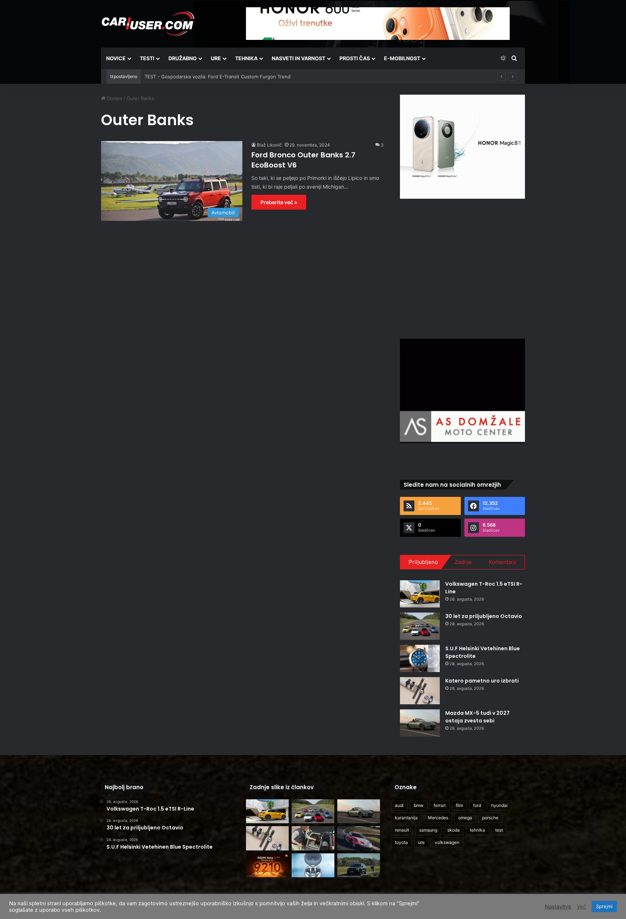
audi (399, 805)
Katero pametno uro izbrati (482, 680)
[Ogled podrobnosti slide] (462, 147)
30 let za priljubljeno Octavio (483, 616)
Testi (147, 58)
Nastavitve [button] (558, 906)
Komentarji (502, 562)
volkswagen (447, 842)
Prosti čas (354, 58)
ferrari (440, 805)
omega (465, 817)
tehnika (477, 830)
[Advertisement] (462, 267)
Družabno (182, 58)
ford (477, 805)
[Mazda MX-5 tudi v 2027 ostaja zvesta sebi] (420, 723)
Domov (113, 98)
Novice (116, 58)
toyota (401, 842)
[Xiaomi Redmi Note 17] (267, 865)
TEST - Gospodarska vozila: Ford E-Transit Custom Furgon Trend (218, 76)
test (499, 830)
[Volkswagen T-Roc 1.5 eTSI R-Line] (420, 593)
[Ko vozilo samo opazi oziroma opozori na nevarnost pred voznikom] (358, 865)
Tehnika (246, 58)
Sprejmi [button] (604, 906)
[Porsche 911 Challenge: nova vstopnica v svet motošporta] (358, 838)
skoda (453, 830)
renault (402, 830)
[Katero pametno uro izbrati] (420, 690)
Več (581, 906)
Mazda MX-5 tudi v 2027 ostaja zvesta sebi (477, 716)
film (459, 805)
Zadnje (463, 562)
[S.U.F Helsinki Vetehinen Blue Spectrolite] (420, 658)
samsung (428, 830)
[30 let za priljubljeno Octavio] (420, 626)
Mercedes (438, 817)
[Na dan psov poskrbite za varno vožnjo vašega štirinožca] (313, 838)
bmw (418, 805)
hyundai (499, 805)
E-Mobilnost (402, 58)
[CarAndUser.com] (148, 23)
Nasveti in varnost (298, 58)
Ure (216, 58)
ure (421, 842)
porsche (490, 817)
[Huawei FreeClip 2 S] (313, 865)
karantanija (406, 817)
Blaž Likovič (269, 145)
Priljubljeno (423, 562)
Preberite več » (278, 202)
